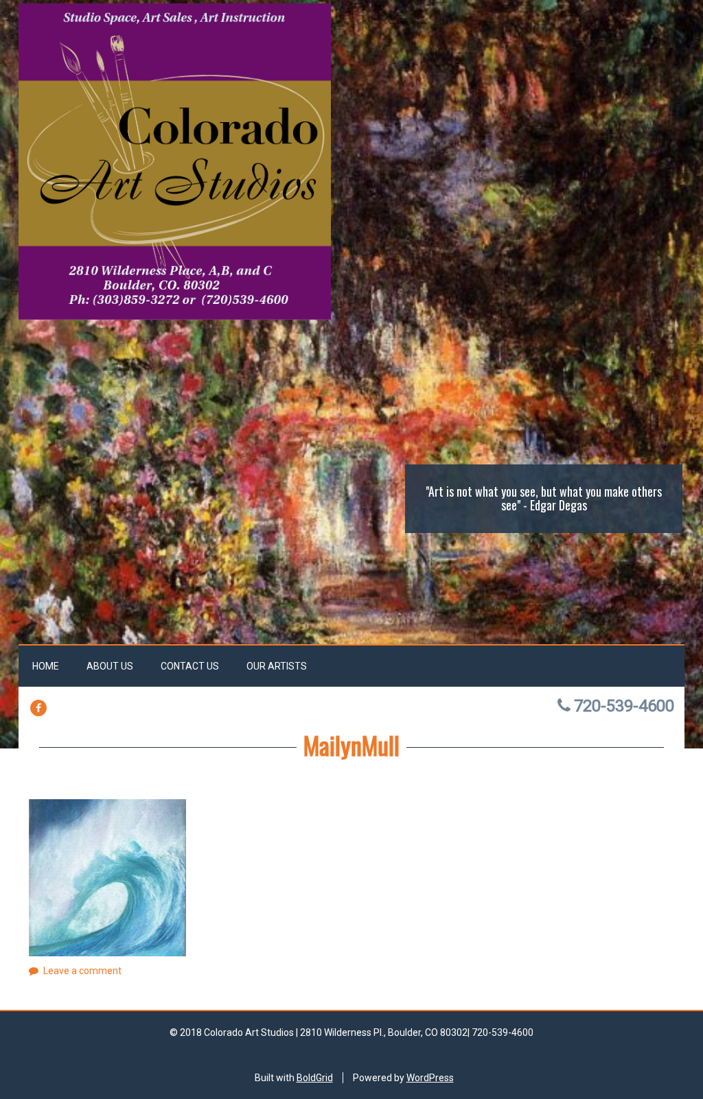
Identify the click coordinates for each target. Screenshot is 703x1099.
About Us (110, 666)
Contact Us (190, 666)
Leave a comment (82, 970)
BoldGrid (315, 1077)
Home (45, 666)
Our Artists (276, 666)
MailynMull (351, 744)
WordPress (430, 1077)
